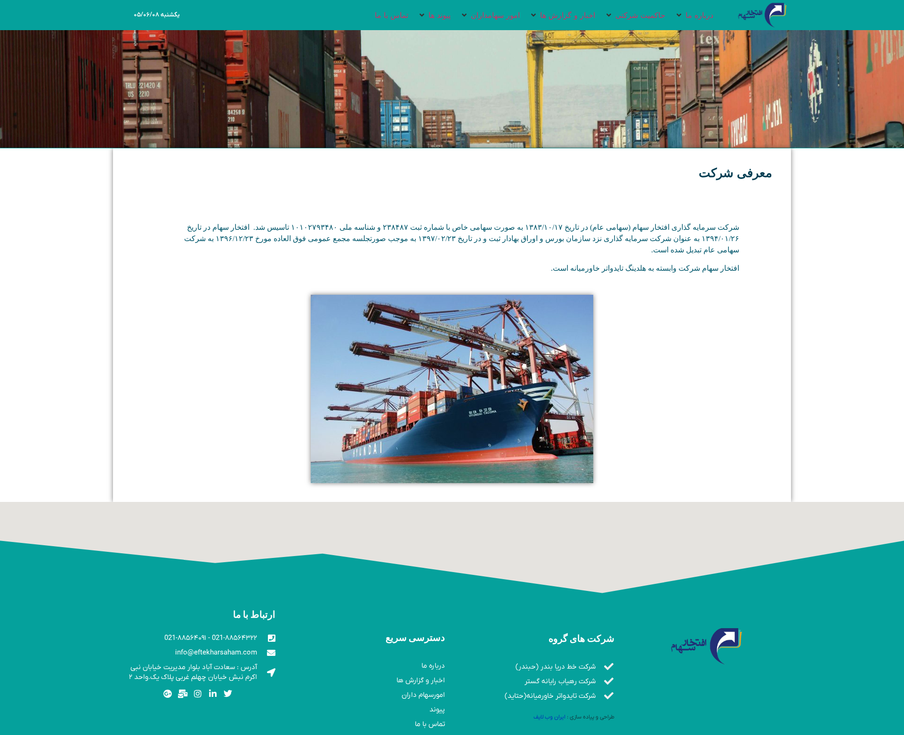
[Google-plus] (168, 694)
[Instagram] (198, 694)
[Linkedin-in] (212, 694)
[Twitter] (227, 694)
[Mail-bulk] (183, 694)
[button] (694, 15)
